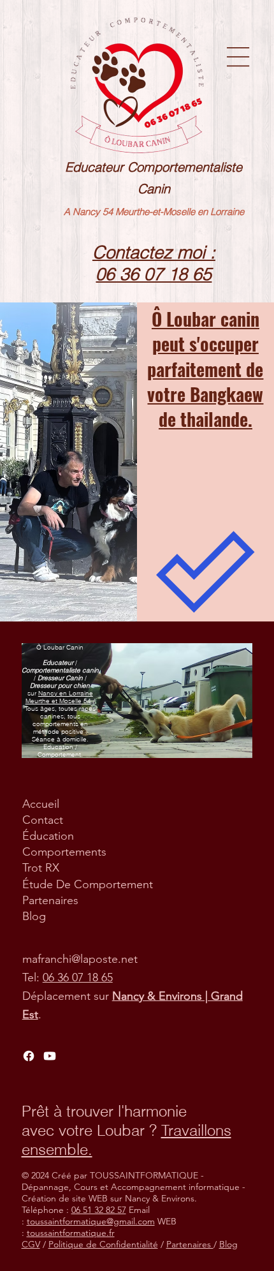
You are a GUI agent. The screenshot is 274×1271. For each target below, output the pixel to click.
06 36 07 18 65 (78, 977)
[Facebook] (29, 1056)
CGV (31, 1244)
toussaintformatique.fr (71, 1232)
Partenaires (50, 900)
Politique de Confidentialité (103, 1244)
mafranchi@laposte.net (80, 959)
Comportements (64, 852)
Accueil (40, 804)
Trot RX (40, 868)
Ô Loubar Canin (59, 647)
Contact (42, 820)
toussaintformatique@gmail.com (91, 1221)
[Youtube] (50, 1056)
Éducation (48, 836)
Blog (34, 916)
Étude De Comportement (87, 884)
